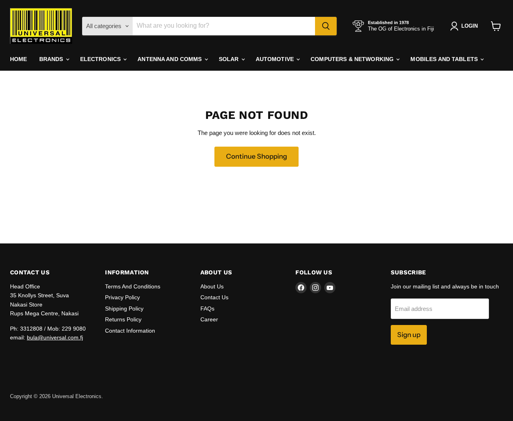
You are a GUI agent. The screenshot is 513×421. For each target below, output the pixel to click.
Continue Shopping (256, 156)
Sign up (408, 335)
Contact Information (130, 330)
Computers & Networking (353, 59)
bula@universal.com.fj (55, 337)
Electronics (101, 59)
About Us (212, 286)
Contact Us (214, 297)
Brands (52, 59)
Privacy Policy (122, 297)
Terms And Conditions (132, 286)
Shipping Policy (124, 308)
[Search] (326, 26)
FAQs (207, 308)
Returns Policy (123, 319)
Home (18, 59)
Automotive (276, 59)
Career (209, 319)
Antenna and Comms (170, 59)
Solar (229, 59)
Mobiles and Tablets (444, 59)
